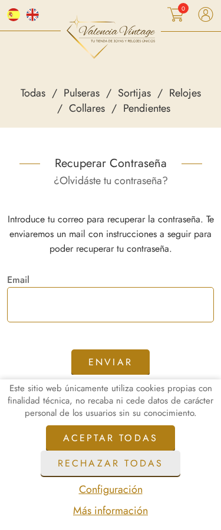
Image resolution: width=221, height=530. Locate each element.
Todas (33, 93)
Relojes (185, 93)
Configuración (111, 489)
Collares (87, 108)
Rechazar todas (111, 463)
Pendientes (146, 108)
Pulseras (82, 93)
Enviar (110, 362)
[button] (178, 14)
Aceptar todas (111, 438)
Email (18, 280)
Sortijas (134, 93)
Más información (110, 510)
